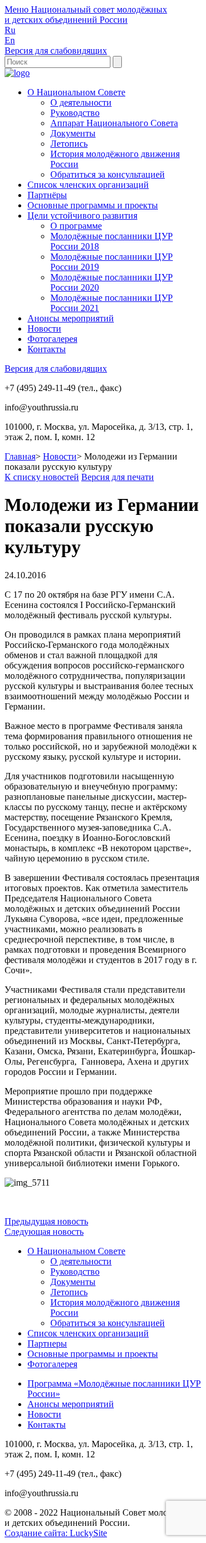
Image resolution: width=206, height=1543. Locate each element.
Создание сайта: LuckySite (56, 1533)
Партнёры (47, 195)
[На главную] (17, 73)
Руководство (75, 113)
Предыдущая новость (46, 1221)
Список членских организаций (88, 185)
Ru (10, 30)
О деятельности (81, 102)
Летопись (69, 143)
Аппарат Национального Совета (114, 123)
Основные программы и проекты (92, 205)
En (10, 40)
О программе (76, 226)
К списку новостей (42, 477)
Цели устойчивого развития (82, 215)
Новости (44, 328)
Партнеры (47, 1343)
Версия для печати (117, 477)
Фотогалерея (52, 339)
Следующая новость (44, 1231)
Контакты (46, 349)
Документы (73, 133)
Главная (20, 456)
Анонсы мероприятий (70, 318)
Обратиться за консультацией (107, 174)
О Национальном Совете (76, 92)
